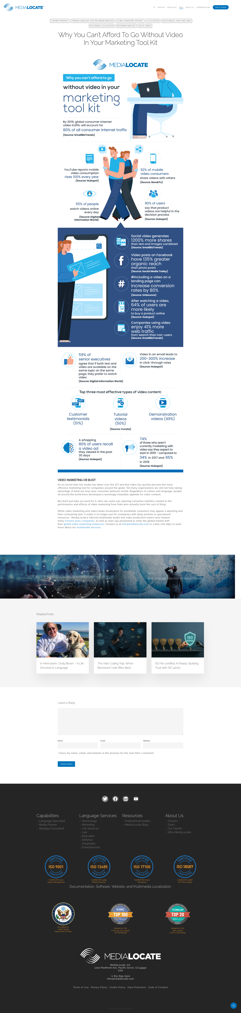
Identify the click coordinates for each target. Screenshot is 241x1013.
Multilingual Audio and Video (177, 21)
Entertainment (91, 847)
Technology (89, 820)
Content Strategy (59, 21)
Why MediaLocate (179, 832)
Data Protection (137, 987)
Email (103, 741)
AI (154, 7)
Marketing (88, 824)
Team (171, 824)
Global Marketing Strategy (130, 21)
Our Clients (175, 828)
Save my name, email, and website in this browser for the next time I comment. (107, 753)
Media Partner (48, 824)
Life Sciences (90, 828)
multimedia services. (89, 527)
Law (84, 832)
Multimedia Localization (101, 26)
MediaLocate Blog (136, 824)
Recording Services (126, 26)
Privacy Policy (99, 987)
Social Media (145, 26)
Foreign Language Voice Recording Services (92, 21)
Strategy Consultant (51, 828)
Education (88, 836)
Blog (181, 7)
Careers (173, 820)
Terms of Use (81, 987)
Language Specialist (52, 820)
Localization (153, 21)
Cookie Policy (117, 987)
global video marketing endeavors (84, 524)
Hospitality (88, 843)
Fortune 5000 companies (80, 521)
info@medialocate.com (135, 524)
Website (146, 741)
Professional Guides (137, 820)
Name (61, 741)
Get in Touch (220, 7)
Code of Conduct (158, 987)
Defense (87, 839)
